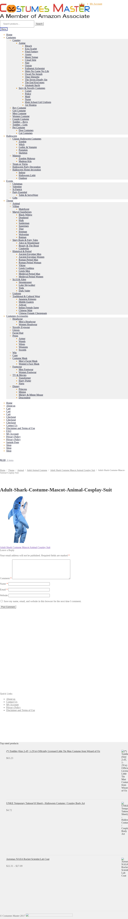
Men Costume (19, 113)
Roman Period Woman (30, 262)
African (22, 304)
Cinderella (24, 248)
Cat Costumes (25, 133)
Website (4, 595)
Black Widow (25, 214)
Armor (22, 338)
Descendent (24, 397)
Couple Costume (20, 119)
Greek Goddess (26, 268)
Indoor (22, 172)
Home (9, 34)
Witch (22, 144)
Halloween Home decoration (26, 169)
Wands (22, 341)
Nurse (28, 99)
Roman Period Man (28, 259)
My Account (96, 4)
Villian (15, 206)
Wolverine (24, 234)
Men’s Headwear (27, 321)
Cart (8, 408)
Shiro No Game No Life (37, 71)
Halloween (11, 136)
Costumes (11, 37)
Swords (22, 349)
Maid (27, 96)
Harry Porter (25, 380)
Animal (16, 203)
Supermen (24, 226)
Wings (22, 344)
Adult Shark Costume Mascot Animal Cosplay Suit (72, 470)
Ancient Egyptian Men (30, 254)
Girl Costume (19, 110)
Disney (16, 386)
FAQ (8, 431)
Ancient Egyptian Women (31, 257)
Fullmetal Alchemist (35, 68)
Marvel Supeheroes (22, 212)
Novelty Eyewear (21, 327)
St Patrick (17, 189)
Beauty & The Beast (29, 245)
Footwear (17, 366)
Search (39, 24)
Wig (14, 352)
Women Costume (21, 116)
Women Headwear (28, 324)
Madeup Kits (25, 161)
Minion (22, 392)
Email (4, 589)
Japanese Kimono (27, 299)
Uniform (16, 293)
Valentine (17, 186)
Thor (21, 228)
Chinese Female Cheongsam (33, 313)
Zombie (22, 141)
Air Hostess (31, 105)
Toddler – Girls (19, 124)
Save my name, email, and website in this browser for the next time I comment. (42, 601)
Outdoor (23, 178)
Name (4, 583)
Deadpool (23, 217)
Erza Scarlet (31, 48)
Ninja (21, 383)
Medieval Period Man (29, 273)
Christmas (17, 183)
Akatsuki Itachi (32, 85)
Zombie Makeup (27, 158)
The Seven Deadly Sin (36, 79)
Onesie (28, 65)
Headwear (17, 318)
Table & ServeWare (28, 195)
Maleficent (24, 209)
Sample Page (12, 442)
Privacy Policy (13, 436)
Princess (23, 389)
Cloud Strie (30, 60)
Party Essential (19, 192)
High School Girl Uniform (38, 102)
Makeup (16, 155)
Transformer (25, 378)
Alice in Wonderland (29, 243)
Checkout (11, 417)
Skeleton (23, 152)
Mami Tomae (31, 57)
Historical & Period (22, 251)
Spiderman (24, 223)
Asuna (28, 54)
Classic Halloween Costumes (26, 138)
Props (15, 335)
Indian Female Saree (29, 307)
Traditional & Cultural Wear (26, 296)
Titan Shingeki (32, 77)
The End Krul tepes (34, 82)
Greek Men (24, 271)
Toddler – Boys (20, 122)
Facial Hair (17, 333)
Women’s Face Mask (29, 364)
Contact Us (11, 425)
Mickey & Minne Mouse (31, 394)
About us (10, 405)
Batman (22, 237)
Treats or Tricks (20, 164)
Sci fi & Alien (19, 279)
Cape (15, 355)
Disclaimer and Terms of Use (20, 428)
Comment (6, 578)
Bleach (28, 46)
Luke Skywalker (27, 285)
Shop (8, 445)
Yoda (21, 288)
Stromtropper (25, 282)
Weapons (23, 347)
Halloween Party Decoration (26, 167)
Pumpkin (23, 150)
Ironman (23, 231)
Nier (27, 62)
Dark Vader (24, 290)
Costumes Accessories (17, 316)
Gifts (14, 197)
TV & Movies (19, 375)
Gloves (16, 330)
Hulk (21, 220)
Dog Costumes (26, 130)
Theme (9, 200)
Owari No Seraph (33, 74)
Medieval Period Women (31, 276)
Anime (22, 43)
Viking (22, 265)
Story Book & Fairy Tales (25, 240)
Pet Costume (18, 127)
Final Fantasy (31, 51)
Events (9, 181)
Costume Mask (19, 358)
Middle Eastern (26, 302)
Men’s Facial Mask (28, 361)
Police (28, 93)
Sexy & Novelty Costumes (32, 88)
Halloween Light (27, 175)
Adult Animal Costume (37, 470)
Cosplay (16, 40)
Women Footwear (27, 372)
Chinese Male (25, 310)
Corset (28, 91)
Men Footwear (26, 369)
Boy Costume (19, 107)
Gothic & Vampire (28, 147)
